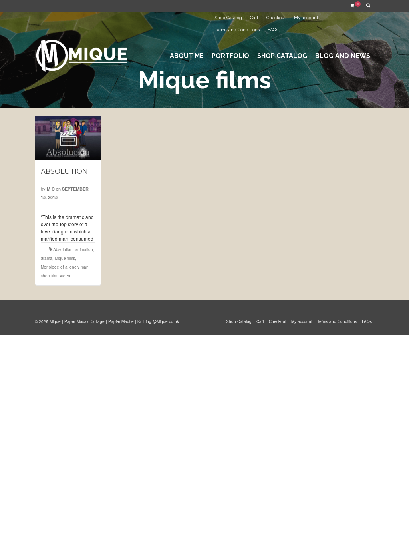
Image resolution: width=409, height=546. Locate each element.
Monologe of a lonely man (65, 267)
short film (49, 276)
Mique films (65, 258)
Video (65, 276)
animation (84, 249)
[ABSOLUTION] (68, 138)
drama (46, 258)
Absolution (63, 249)
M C (51, 189)
